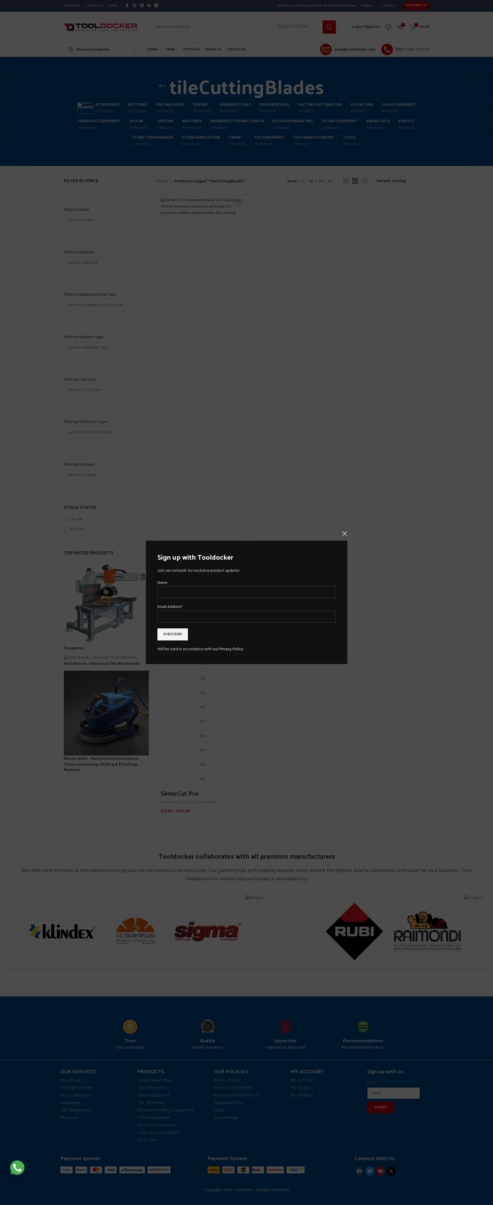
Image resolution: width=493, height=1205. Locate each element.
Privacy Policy (231, 649)
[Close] (344, 533)
